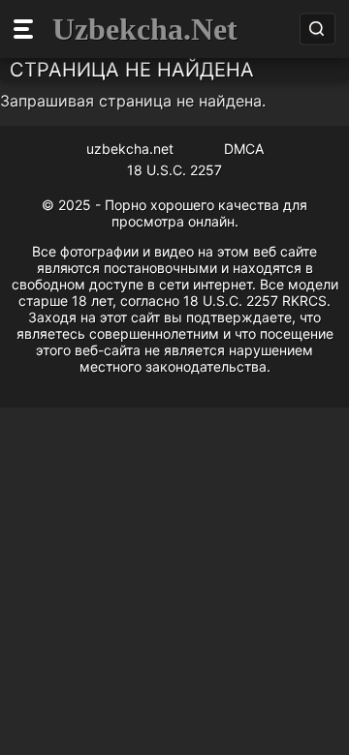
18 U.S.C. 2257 (174, 170)
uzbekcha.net (130, 148)
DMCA (244, 148)
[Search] (316, 29)
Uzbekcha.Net (145, 29)
